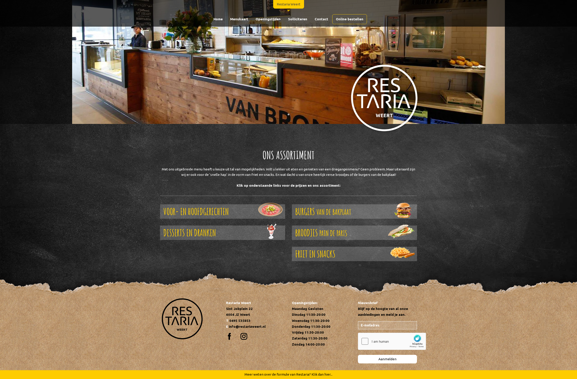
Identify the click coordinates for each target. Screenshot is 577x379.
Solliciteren (297, 19)
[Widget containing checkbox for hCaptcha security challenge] (392, 341)
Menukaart (239, 19)
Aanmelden (387, 359)
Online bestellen (349, 19)
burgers (323, 211)
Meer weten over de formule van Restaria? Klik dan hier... (288, 374)
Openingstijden (268, 19)
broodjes (321, 232)
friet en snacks (315, 254)
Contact (321, 19)
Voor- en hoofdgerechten (196, 211)
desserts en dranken (189, 232)
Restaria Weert (288, 4)
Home (218, 19)
